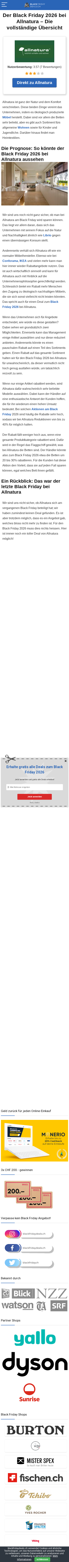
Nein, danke (34, 802)
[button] (34, 769)
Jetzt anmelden (34, 797)
